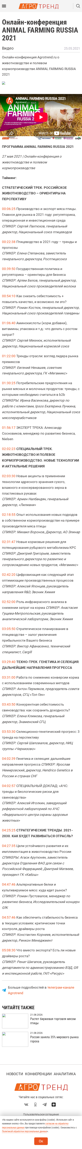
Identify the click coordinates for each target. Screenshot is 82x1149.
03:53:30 (9, 732)
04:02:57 (9, 786)
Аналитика (65, 1074)
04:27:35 (9, 846)
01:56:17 (9, 428)
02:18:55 (9, 515)
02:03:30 (9, 476)
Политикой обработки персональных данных (24, 1131)
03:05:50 (9, 629)
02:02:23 (9, 449)
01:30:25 (9, 383)
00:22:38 (9, 242)
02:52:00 (9, 602)
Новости (14, 1074)
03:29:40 (9, 662)
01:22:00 (9, 356)
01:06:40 (9, 323)
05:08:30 (9, 950)
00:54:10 (9, 296)
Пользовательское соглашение (41, 1114)
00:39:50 (9, 269)
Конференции (38, 1074)
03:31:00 (9, 677)
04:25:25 (9, 830)
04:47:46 (9, 884)
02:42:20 (9, 575)
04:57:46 (9, 917)
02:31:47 (9, 542)
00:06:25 (9, 209)
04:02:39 (9, 759)
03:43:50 (9, 704)
